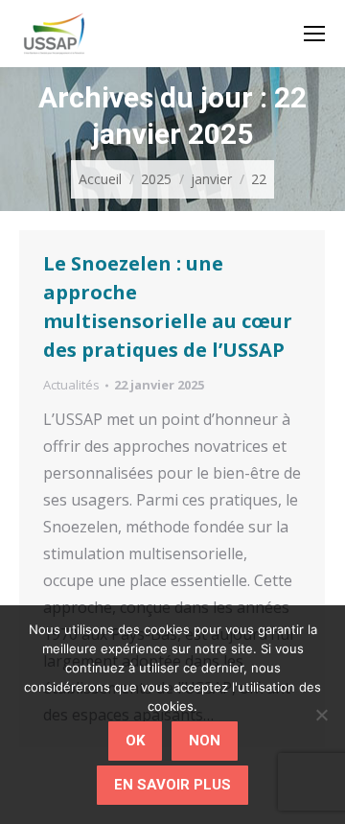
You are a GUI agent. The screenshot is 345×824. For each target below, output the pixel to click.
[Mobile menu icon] (314, 33)
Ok (135, 740)
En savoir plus (172, 784)
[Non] (321, 714)
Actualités (71, 384)
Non (204, 740)
